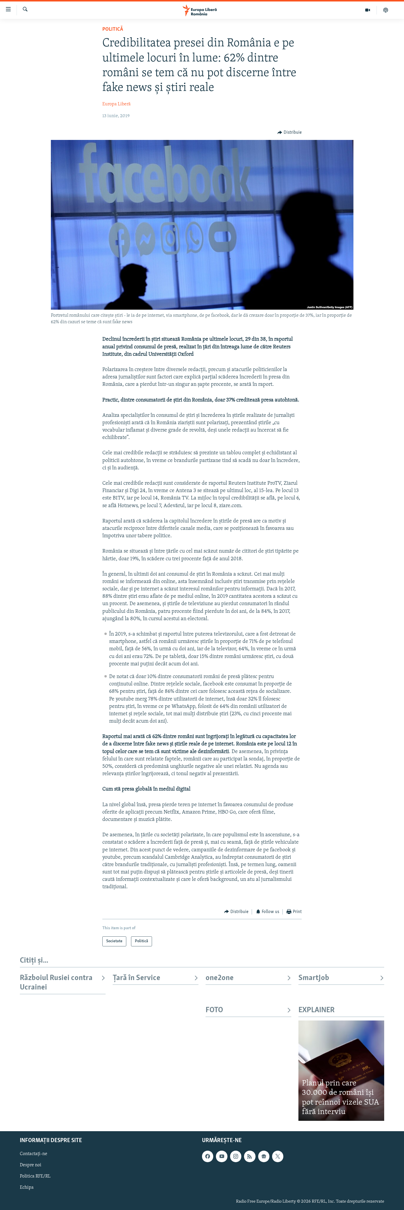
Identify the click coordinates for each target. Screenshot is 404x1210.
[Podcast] (386, 10)
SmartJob (313, 978)
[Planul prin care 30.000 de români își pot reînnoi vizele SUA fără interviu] (341, 1070)
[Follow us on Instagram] (235, 1156)
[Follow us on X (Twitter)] (277, 1156)
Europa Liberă (116, 104)
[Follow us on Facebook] (207, 1156)
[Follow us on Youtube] (221, 1156)
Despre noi (30, 1165)
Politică (112, 29)
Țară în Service (136, 978)
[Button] (289, 132)
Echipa (27, 1187)
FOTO (214, 1010)
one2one (220, 978)
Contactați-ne (33, 1154)
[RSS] (249, 1156)
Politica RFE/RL (35, 1176)
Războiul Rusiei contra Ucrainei (56, 983)
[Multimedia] (368, 10)
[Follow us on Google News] (263, 1156)
